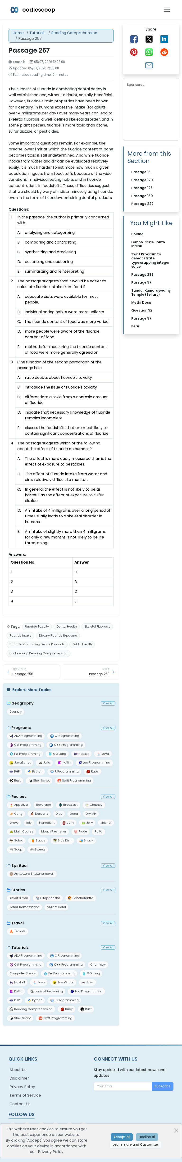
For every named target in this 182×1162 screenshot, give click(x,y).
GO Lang (59, 754)
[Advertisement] (151, 112)
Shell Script (41, 780)
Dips (59, 814)
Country (15, 712)
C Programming (67, 736)
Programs (21, 727)
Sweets (40, 849)
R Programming (67, 771)
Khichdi (105, 823)
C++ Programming (68, 745)
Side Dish (65, 840)
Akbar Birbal (18, 898)
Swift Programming (76, 780)
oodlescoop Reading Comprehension (38, 653)
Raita (98, 831)
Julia (46, 762)
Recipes (19, 796)
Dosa (74, 814)
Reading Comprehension (74, 33)
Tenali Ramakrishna (24, 907)
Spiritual (19, 865)
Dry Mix (91, 814)
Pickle (83, 831)
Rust (17, 780)
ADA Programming (28, 736)
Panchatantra (83, 898)
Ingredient (47, 823)
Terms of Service (25, 1095)
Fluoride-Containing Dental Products (37, 644)
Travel (17, 923)
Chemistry (98, 965)
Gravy (13, 823)
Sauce (41, 840)
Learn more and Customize (135, 1144)
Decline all (147, 1137)
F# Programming (27, 754)
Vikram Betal (56, 907)
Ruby (95, 771)
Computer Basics (22, 973)
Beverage (43, 805)
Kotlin (67, 762)
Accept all (122, 1137)
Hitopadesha (50, 898)
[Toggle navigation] (167, 9)
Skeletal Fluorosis (97, 626)
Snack (88, 840)
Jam (70, 823)
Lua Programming (96, 762)
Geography (22, 703)
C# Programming (27, 745)
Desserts (41, 814)
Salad (18, 840)
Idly (29, 823)
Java (105, 754)
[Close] (176, 1130)
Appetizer (21, 805)
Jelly (89, 823)
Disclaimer (19, 1078)
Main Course (23, 831)
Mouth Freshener (53, 831)
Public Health (82, 644)
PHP (17, 771)
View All (108, 703)
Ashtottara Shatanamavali (34, 874)
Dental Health (67, 626)
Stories (18, 890)
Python (37, 771)
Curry (18, 814)
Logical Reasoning (49, 991)
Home (18, 33)
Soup (18, 849)
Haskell (83, 754)
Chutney (96, 805)
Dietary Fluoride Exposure (58, 635)
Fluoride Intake (20, 635)
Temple (20, 931)
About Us (17, 1069)
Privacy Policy (22, 1087)
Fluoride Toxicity (37, 626)
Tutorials (37, 33)
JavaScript (22, 762)
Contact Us (20, 1104)
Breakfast (70, 805)
